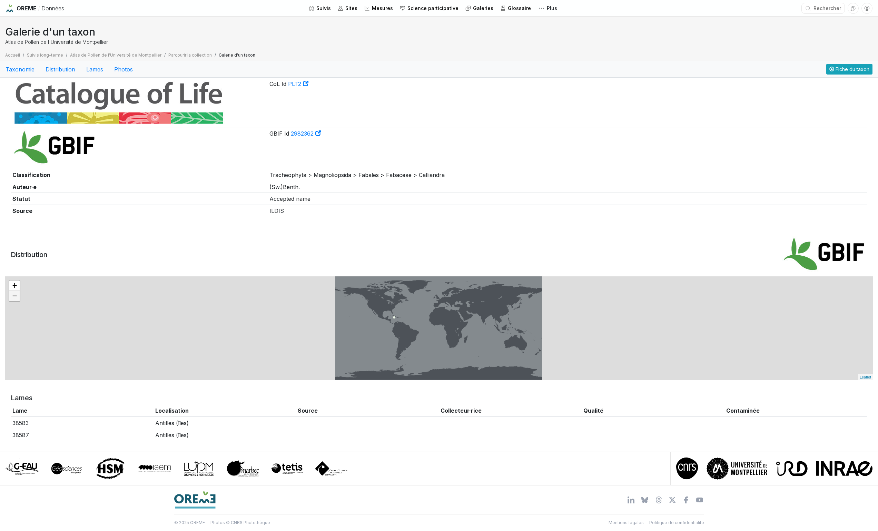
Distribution (60, 69)
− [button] (14, 296)
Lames (94, 69)
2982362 (303, 133)
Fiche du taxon (851, 69)
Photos (123, 69)
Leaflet (865, 377)
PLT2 (295, 83)
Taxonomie (20, 69)
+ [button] (14, 285)
